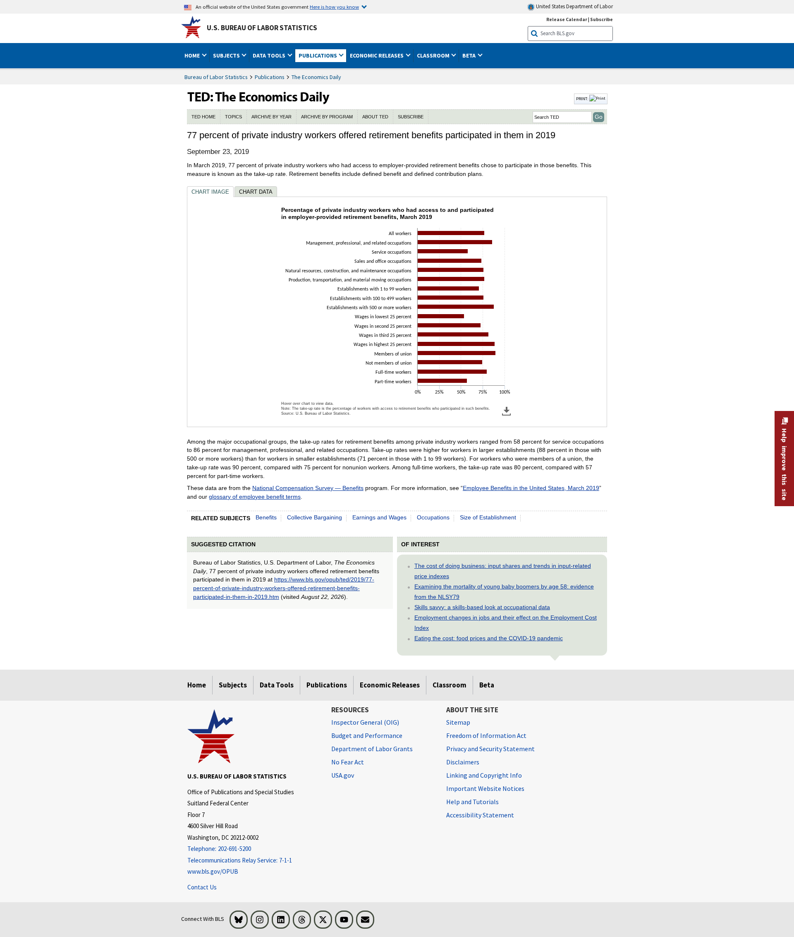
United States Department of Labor (574, 6)
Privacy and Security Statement (490, 749)
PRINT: (582, 98)
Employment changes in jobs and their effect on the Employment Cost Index (505, 622)
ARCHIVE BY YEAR (271, 116)
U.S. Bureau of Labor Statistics (262, 27)
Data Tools (277, 685)
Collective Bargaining (314, 517)
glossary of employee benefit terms (255, 496)
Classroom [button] (434, 55)
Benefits (266, 517)
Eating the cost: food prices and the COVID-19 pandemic (488, 638)
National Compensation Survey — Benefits (308, 488)
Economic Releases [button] (377, 55)
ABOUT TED (375, 116)
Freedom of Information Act (486, 735)
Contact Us (202, 887)
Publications (270, 77)
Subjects (233, 685)
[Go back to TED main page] (379, 99)
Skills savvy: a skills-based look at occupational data (482, 607)
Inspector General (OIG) (365, 722)
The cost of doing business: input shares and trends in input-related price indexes (502, 570)
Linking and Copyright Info (484, 775)
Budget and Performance (366, 735)
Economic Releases (390, 685)
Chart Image (210, 192)
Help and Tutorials (472, 802)
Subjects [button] (227, 55)
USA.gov (342, 775)
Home (196, 685)
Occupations (433, 517)
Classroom (449, 685)
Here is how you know (334, 6)
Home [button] (192, 55)
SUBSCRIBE (410, 116)
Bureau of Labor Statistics (216, 77)
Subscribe (601, 19)
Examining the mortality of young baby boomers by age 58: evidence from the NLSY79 (504, 591)
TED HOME (203, 116)
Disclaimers (462, 762)
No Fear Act (347, 762)
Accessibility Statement (480, 815)
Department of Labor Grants (372, 749)
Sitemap (458, 722)
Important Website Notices (485, 788)
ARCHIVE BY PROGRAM (327, 116)
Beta (486, 685)
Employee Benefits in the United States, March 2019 (531, 488)
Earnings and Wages (379, 517)
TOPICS (233, 116)
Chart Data (256, 192)
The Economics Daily (316, 77)
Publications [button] (318, 55)
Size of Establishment (488, 517)
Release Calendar (566, 19)
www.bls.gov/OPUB (212, 871)
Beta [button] (469, 55)
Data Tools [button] (270, 55)
